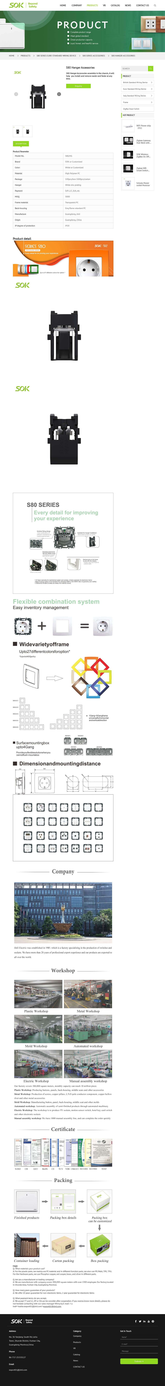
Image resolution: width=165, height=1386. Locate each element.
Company (77, 5)
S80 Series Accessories (93, 55)
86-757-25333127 (17, 1357)
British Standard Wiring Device (135, 82)
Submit (138, 1361)
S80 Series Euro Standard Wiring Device (56, 55)
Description (21, 144)
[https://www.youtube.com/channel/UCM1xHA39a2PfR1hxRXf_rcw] (148, 1322)
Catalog (115, 5)
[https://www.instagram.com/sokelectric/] (153, 1322)
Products (92, 5)
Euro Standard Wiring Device (134, 89)
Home (63, 5)
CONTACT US (142, 5)
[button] (59, 94)
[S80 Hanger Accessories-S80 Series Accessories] (23, 5)
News (128, 5)
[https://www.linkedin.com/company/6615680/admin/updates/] (144, 1322)
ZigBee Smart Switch (131, 109)
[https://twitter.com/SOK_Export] (140, 1322)
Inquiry (78, 85)
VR (104, 5)
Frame (125, 102)
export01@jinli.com (18, 1370)
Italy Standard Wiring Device (134, 96)
